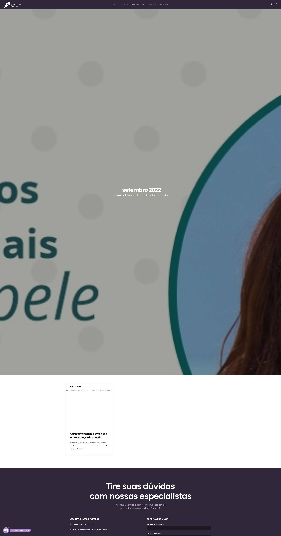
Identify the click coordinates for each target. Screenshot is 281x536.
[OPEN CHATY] (6, 530)
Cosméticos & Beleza (75, 386)
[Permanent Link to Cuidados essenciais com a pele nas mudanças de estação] (89, 408)
